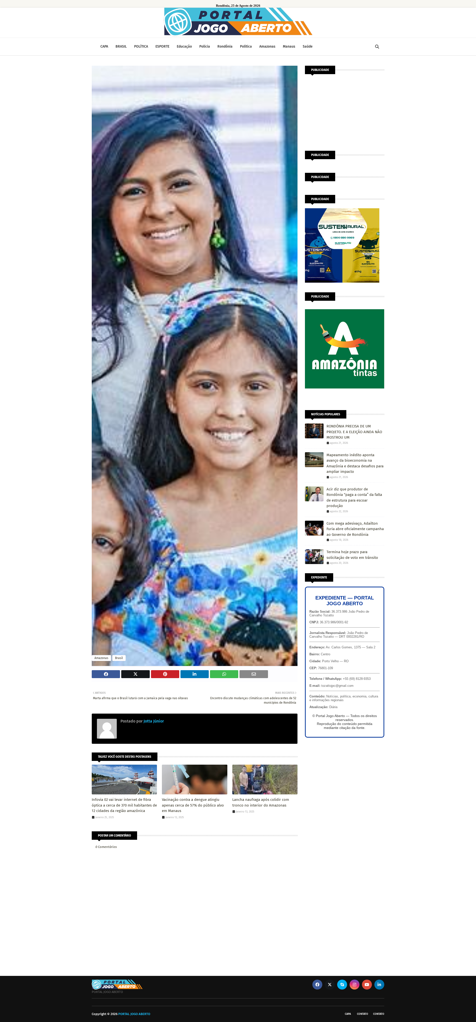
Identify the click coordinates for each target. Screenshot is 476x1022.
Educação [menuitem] (184, 46)
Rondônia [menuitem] (225, 46)
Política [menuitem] (246, 46)
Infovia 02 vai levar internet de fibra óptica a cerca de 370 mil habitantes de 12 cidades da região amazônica (124, 805)
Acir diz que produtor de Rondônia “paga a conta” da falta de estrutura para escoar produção (354, 497)
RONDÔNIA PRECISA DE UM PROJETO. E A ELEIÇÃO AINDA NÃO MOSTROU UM (354, 432)
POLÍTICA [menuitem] (141, 46)
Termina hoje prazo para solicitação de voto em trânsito (352, 555)
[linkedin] (379, 985)
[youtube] (367, 985)
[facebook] (317, 985)
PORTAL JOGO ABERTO (134, 1014)
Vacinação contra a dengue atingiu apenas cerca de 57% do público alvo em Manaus (193, 805)
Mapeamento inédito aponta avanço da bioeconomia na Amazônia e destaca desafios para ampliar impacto (355, 463)
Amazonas (101, 658)
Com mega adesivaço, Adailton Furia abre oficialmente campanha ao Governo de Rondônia (355, 529)
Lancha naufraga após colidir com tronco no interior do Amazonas (260, 802)
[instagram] (354, 985)
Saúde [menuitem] (308, 46)
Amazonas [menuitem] (267, 46)
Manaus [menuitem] (289, 46)
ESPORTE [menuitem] (162, 46)
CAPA (348, 1014)
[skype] (342, 985)
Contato (362, 1014)
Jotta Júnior (153, 721)
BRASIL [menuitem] (121, 46)
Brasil (119, 658)
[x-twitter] (330, 985)
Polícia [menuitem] (204, 46)
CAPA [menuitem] (104, 46)
